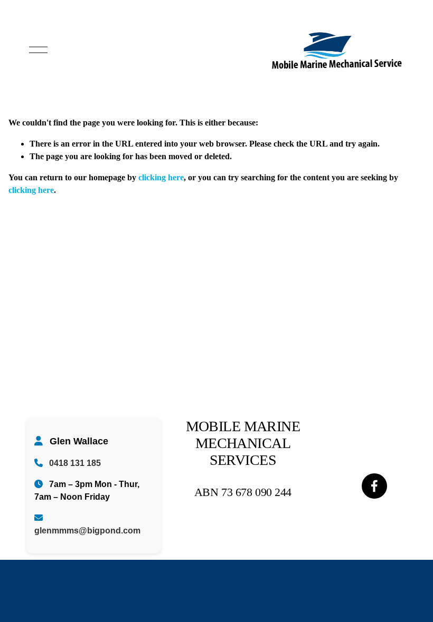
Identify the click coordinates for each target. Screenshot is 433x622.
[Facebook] (374, 486)
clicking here (161, 177)
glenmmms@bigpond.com (87, 530)
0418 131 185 (75, 463)
